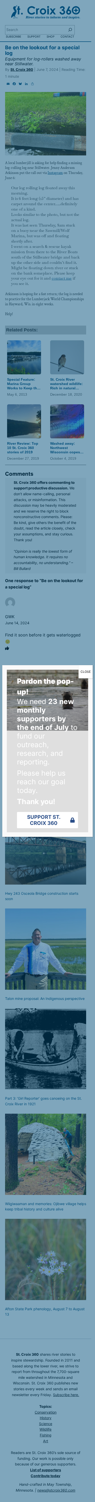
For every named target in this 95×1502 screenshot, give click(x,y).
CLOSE (86, 672)
